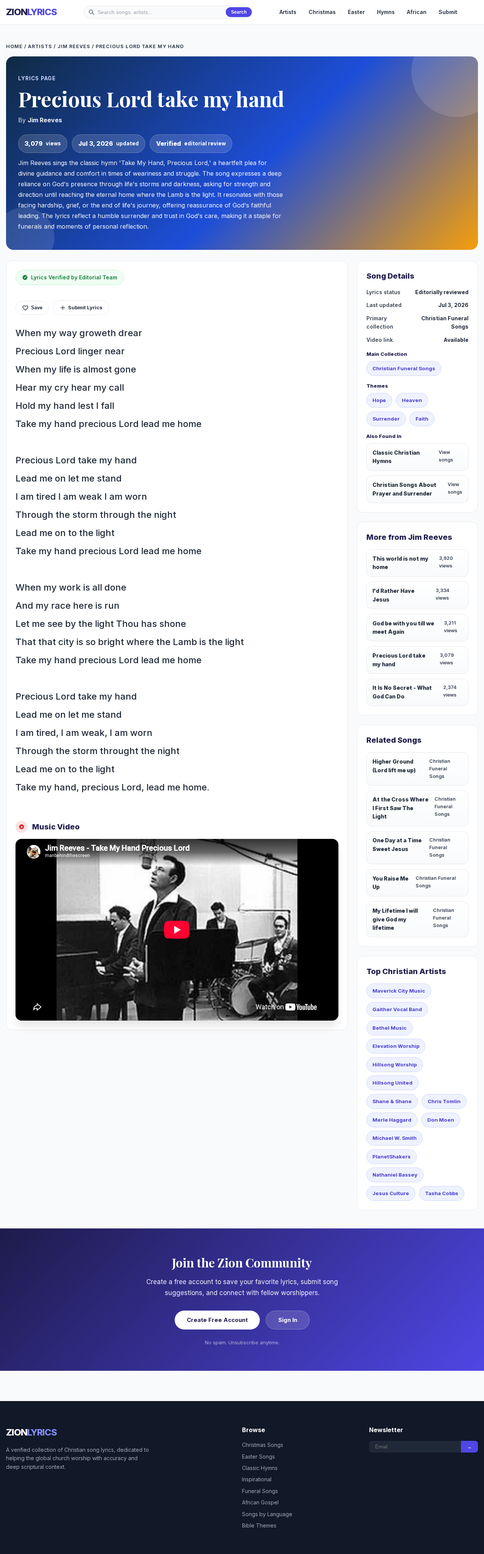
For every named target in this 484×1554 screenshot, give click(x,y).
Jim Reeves (73, 46)
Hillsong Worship (394, 1064)
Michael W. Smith (394, 1138)
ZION (31, 11)
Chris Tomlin (444, 1101)
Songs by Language (267, 1514)
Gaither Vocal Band (397, 1009)
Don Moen (440, 1120)
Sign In (287, 1319)
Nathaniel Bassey (394, 1175)
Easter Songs (258, 1456)
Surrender (386, 419)
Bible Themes (259, 1525)
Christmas (322, 12)
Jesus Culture (390, 1193)
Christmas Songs (262, 1445)
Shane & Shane (392, 1101)
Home (14, 46)
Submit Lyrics (85, 307)
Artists (287, 12)
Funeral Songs (260, 1491)
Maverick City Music (398, 991)
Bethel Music (389, 1028)
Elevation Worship (395, 1046)
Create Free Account (217, 1319)
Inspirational (256, 1479)
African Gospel (260, 1502)
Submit (448, 12)
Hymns (386, 12)
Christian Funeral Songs (403, 368)
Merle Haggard (391, 1120)
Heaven (412, 400)
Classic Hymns (260, 1468)
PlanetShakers (391, 1156)
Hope (379, 400)
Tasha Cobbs (441, 1193)
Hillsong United (392, 1083)
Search (239, 12)
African (417, 12)
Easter (356, 12)
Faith (422, 419)
